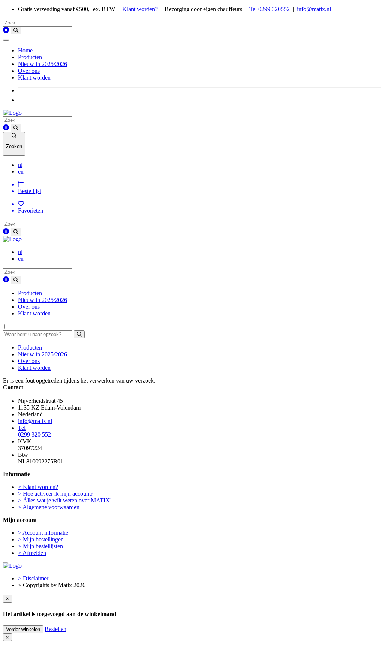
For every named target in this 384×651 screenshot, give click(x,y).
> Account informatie (43, 533)
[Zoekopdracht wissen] (6, 30)
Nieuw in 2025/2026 (42, 64)
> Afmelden (32, 553)
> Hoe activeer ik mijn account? (55, 493)
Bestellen (55, 629)
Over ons (29, 71)
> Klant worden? (38, 487)
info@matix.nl (314, 9)
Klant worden (34, 77)
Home (25, 50)
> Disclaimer (33, 578)
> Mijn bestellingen (41, 539)
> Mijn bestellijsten (40, 546)
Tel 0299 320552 (269, 9)
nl (20, 165)
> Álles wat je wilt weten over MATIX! (65, 500)
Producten (30, 57)
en (21, 171)
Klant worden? (140, 9)
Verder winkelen (23, 629)
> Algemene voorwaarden (49, 507)
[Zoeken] (15, 30)
